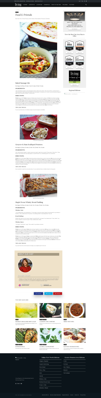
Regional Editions (30, 1)
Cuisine (25, 4)
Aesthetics (32, 4)
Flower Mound (42, 367)
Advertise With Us (38, 1)
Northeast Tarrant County (45, 381)
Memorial (65, 370)
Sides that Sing (69, 321)
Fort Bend (66, 364)
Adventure (39, 4)
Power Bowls (20, 346)
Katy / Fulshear (67, 367)
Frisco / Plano (42, 370)
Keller (41, 373)
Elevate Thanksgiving (71, 346)
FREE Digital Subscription (19, 1)
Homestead (47, 4)
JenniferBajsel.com (26, 280)
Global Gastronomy (47, 346)
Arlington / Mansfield (44, 361)
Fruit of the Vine (56, 4)
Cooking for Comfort (47, 321)
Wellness (65, 4)
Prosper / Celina (43, 384)
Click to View (69, 52)
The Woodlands (67, 373)
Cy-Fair (65, 361)
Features (71, 4)
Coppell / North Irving (44, 364)
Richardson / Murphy (44, 387)
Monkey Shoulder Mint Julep (25, 321)
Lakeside (41, 376)
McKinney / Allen (43, 379)
